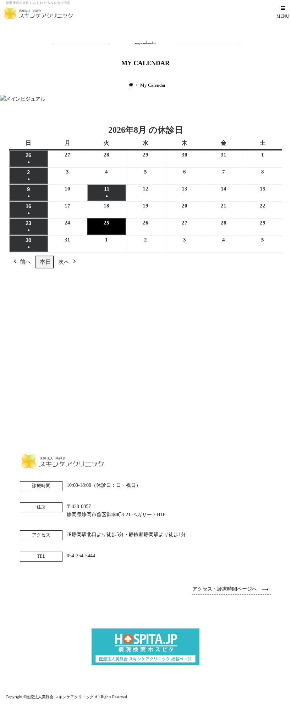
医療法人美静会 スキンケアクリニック (60, 697)
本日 (45, 262)
